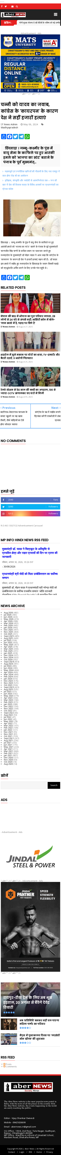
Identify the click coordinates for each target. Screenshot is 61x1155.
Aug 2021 (8, 740)
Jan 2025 (8, 653)
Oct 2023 (8, 685)
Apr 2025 (8, 646)
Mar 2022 (8, 725)
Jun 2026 (8, 616)
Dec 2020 (8, 757)
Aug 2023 (8, 689)
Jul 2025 (8, 640)
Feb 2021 (8, 753)
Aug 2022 (8, 714)
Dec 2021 (8, 731)
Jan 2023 (8, 704)
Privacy (49, 1152)
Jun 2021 (8, 744)
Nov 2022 (8, 708)
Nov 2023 (8, 682)
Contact (11, 1152)
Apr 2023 (8, 697)
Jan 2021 (8, 755)
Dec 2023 (8, 680)
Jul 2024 (8, 665)
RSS (30, 1152)
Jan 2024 (8, 678)
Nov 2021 (8, 734)
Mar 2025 (8, 648)
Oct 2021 (8, 736)
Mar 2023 (8, 699)
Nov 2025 (8, 631)
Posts (8, 1064)
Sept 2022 (9, 712)
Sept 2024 (9, 661)
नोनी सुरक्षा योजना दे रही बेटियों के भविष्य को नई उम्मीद (26, 22)
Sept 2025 (9, 636)
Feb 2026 (8, 625)
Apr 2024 (8, 672)
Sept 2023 (9, 687)
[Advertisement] (30, 814)
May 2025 (9, 644)
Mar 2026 (8, 623)
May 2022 (9, 721)
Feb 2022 (8, 727)
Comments (11, 1066)
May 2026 (9, 618)
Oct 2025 (8, 633)
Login (21, 1152)
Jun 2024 (8, 668)
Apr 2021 (8, 748)
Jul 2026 (8, 614)
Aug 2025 (8, 638)
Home (39, 1152)
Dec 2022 (8, 706)
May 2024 (9, 670)
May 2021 (9, 746)
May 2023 (9, 695)
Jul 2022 (8, 717)
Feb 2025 (8, 650)
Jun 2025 (8, 642)
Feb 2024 (8, 676)
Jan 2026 (8, 627)
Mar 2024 (8, 674)
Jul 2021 (8, 742)
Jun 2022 (8, 719)
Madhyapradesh (9, 127)
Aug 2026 (8, 612)
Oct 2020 (8, 761)
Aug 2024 (8, 663)
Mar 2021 (8, 751)
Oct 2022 (8, 710)
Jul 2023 (8, 691)
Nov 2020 (8, 759)
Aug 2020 (8, 763)
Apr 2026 (8, 621)
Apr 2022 (8, 723)
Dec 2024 (8, 655)
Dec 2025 (8, 629)
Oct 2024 (8, 659)
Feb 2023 (8, 702)
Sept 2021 (9, 738)
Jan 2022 (8, 729)
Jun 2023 (8, 693)
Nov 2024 (8, 657)
